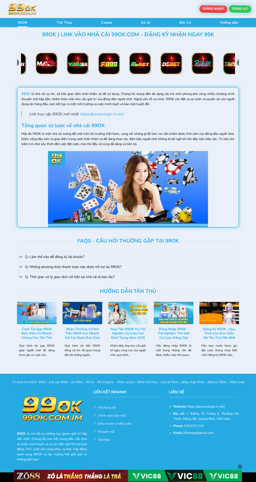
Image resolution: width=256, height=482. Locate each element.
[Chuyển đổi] (21, 257)
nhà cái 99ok (169, 382)
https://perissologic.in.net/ (101, 114)
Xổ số (145, 22)
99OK (22, 22)
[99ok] (26, 9)
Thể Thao (64, 22)
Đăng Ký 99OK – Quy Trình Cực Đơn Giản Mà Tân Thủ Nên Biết (219, 333)
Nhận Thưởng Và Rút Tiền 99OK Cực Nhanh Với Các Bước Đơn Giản (82, 333)
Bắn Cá (185, 22)
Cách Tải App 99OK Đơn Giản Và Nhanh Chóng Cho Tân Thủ (36, 333)
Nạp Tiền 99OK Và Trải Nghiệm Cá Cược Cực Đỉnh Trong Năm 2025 (128, 333)
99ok (42, 382)
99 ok (90, 382)
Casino (106, 22)
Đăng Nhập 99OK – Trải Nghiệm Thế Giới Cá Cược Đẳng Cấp (174, 333)
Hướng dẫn (229, 22)
